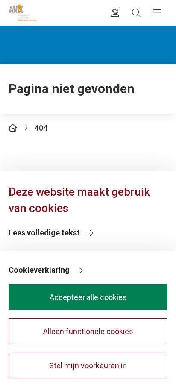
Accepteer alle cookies (88, 297)
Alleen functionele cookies (88, 331)
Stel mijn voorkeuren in (88, 365)
